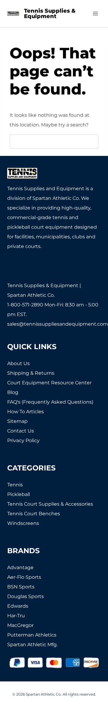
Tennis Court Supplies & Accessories (50, 504)
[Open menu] (95, 13)
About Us (18, 363)
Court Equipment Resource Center (49, 383)
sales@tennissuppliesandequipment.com (57, 324)
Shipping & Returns (30, 373)
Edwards (17, 606)
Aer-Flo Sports (24, 577)
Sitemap (17, 421)
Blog (12, 392)
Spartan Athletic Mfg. (32, 644)
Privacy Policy (23, 440)
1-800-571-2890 (25, 305)
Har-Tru (16, 616)
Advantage (20, 567)
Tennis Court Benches (33, 513)
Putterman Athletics (31, 635)
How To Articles (25, 411)
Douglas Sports (25, 596)
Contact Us (20, 431)
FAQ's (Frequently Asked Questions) (50, 402)
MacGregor (20, 625)
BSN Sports (20, 587)
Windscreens (23, 523)
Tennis (15, 485)
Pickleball (18, 494)
